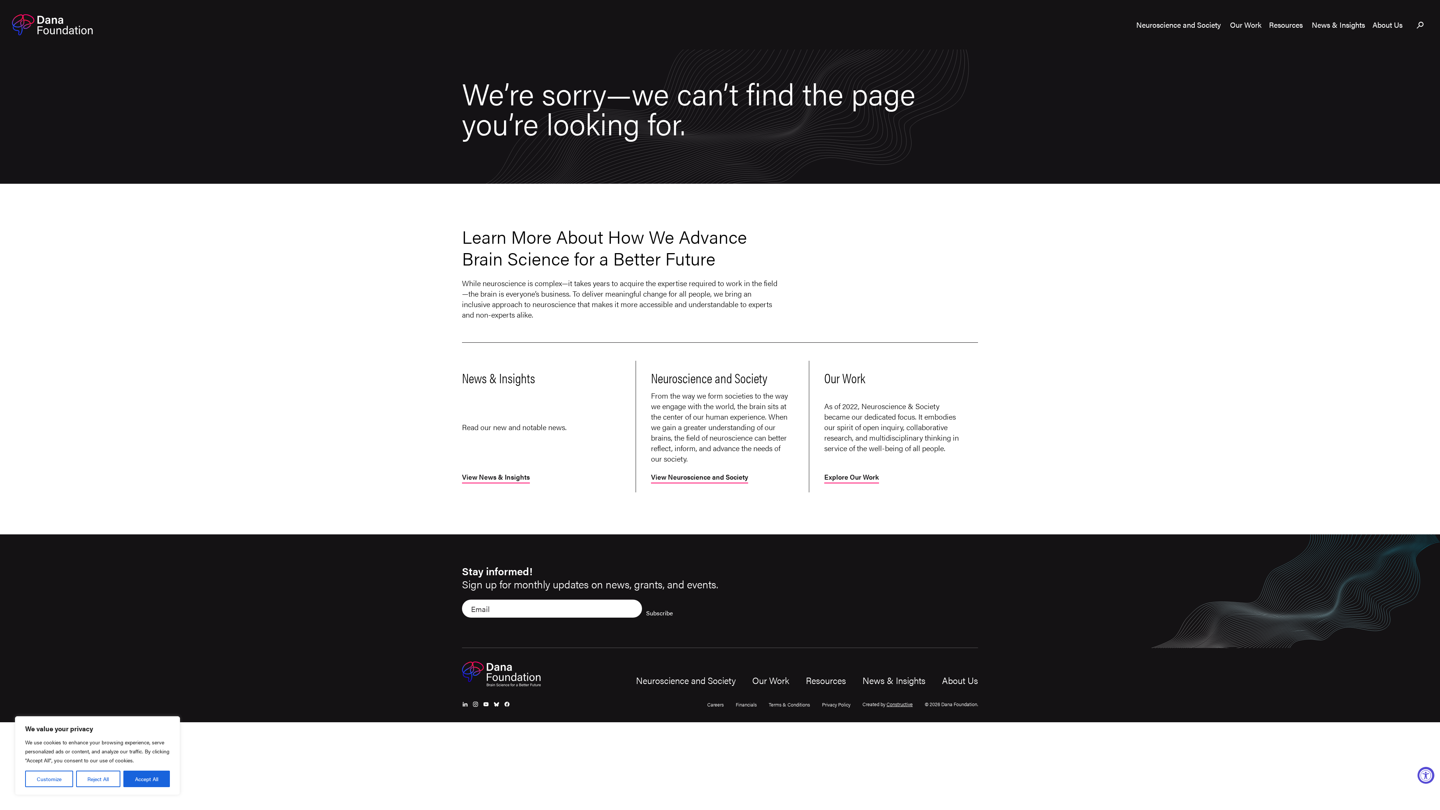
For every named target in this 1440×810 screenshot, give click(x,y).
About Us (960, 680)
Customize (49, 779)
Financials (746, 704)
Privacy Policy (836, 704)
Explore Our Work (851, 478)
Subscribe (659, 613)
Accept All (146, 779)
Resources (826, 680)
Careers (715, 704)
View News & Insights (496, 478)
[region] (97, 755)
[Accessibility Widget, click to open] (1426, 775)
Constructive (899, 704)
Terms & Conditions (789, 704)
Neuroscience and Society (686, 680)
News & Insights (894, 680)
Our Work (770, 680)
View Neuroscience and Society (699, 478)
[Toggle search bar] (1420, 25)
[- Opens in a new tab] (465, 704)
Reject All (98, 779)
